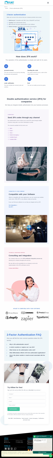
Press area (7, 442)
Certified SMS (13, 139)
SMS (11, 128)
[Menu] (48, 2)
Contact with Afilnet (13, 268)
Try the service (13, 409)
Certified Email (13, 137)
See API (11, 206)
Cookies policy (20, 442)
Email (11, 130)
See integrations (13, 205)
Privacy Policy (20, 440)
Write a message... (42, 452)
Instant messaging (14, 134)
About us (7, 440)
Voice (11, 132)
